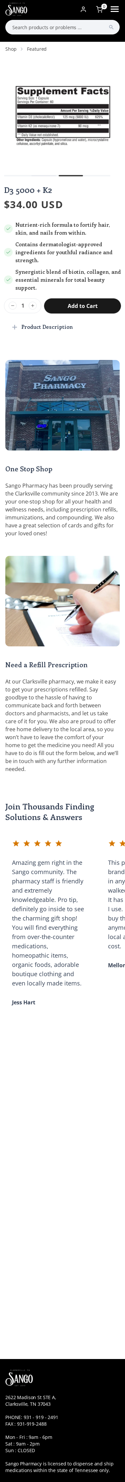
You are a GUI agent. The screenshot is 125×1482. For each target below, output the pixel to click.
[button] (43, 175)
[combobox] (62, 27)
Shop (10, 49)
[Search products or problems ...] (111, 27)
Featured (37, 49)
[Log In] (83, 9)
